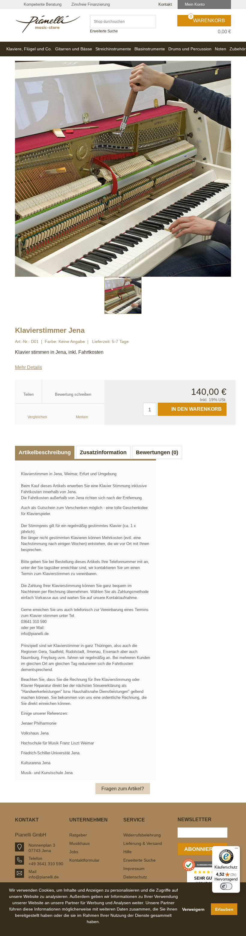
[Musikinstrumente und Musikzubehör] (48, 24)
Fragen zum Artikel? (122, 788)
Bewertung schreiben (73, 394)
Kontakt (164, 4)
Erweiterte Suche (104, 31)
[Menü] (236, 849)
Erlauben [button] (224, 909)
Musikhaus (79, 843)
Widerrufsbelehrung (142, 835)
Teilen (28, 394)
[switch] (226, 886)
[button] (93, 928)
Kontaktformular (84, 860)
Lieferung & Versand (142, 843)
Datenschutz (135, 877)
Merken (82, 417)
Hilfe (127, 851)
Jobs (73, 851)
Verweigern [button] (193, 909)
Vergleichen (37, 417)
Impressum (134, 868)
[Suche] (148, 21)
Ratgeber (78, 835)
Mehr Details (28, 367)
